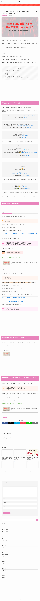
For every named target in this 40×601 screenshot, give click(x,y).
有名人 (4, 563)
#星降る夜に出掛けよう (27, 115)
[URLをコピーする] (35, 423)
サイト (4, 506)
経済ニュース (5, 570)
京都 (7, 73)
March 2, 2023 (25, 117)
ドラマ (4, 547)
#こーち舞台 (31, 125)
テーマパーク (5, 545)
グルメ (4, 536)
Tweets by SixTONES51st (20, 159)
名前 (4, 498)
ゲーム (4, 538)
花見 (4, 575)
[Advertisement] (20, 90)
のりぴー (6, 440)
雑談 (4, 577)
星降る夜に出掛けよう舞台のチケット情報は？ (13, 76)
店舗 (4, 559)
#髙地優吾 (33, 115)
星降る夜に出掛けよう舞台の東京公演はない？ (13, 70)
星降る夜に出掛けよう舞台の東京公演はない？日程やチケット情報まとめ (17, 77)
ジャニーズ (5, 540)
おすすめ (4, 533)
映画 (4, 561)
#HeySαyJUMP (27, 152)
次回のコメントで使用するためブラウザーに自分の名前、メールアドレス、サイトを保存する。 (18, 509)
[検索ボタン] (39, 1)
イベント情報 (4, 15)
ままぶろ (20, 1)
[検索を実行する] (37, 520)
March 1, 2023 (23, 137)
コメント (4, 485)
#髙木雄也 (22, 152)
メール (4, 502)
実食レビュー (5, 554)
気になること (5, 568)
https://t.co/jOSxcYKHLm (24, 173)
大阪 (7, 74)
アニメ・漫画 (5, 529)
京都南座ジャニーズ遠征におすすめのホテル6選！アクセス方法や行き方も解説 (24, 263)
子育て (4, 552)
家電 (4, 556)
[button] (5, 423)
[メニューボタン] (1, 1)
